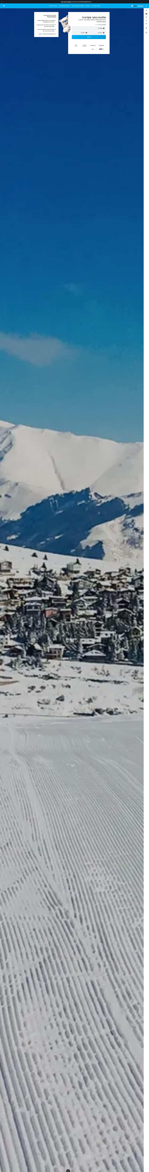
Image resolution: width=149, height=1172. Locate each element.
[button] (1, 1)
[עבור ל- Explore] (146, 23)
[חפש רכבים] (146, 17)
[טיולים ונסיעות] (146, 28)
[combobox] (100, 24)
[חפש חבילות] (146, 20)
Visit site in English (66, 1)
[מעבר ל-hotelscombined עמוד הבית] (137, 6)
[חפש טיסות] (146, 10)
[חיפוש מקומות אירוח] (146, 13)
